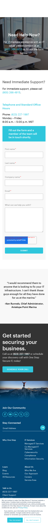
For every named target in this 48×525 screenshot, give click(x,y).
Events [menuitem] (5, 473)
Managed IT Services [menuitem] (34, 443)
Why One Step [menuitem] (9, 440)
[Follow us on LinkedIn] (15, 414)
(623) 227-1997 (20, 114)
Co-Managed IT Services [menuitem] (32, 448)
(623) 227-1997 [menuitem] (9, 492)
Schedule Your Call (18, 369)
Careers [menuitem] (28, 477)
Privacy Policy (23, 508)
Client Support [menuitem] (9, 495)
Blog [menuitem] (4, 470)
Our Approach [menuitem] (31, 473)
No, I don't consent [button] (32, 520)
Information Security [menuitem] (34, 459)
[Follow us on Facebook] (4, 414)
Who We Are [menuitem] (30, 470)
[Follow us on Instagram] (26, 414)
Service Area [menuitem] (30, 480)
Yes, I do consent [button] (15, 520)
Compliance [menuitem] (30, 455)
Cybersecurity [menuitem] (31, 452)
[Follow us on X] (21, 414)
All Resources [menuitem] (8, 477)
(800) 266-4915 (13, 49)
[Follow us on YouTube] (10, 414)
